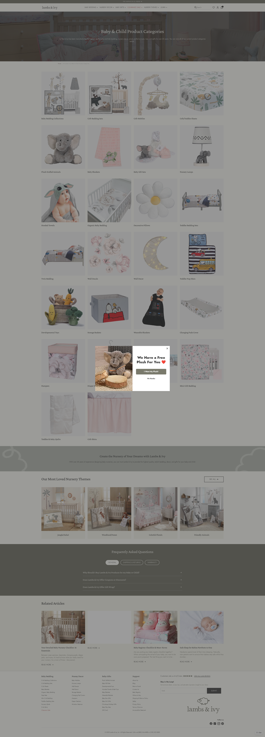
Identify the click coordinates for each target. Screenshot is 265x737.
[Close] (167, 348)
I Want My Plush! (151, 371)
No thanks (151, 378)
